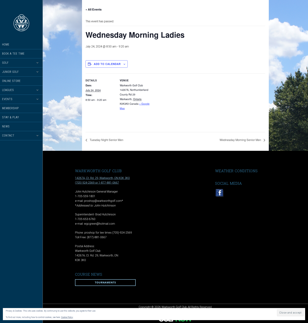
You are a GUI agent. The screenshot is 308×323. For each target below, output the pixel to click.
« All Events (94, 9)
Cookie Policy (67, 317)
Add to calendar (107, 64)
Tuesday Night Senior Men (106, 140)
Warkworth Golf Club (21, 22)
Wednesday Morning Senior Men (241, 140)
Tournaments (105, 282)
